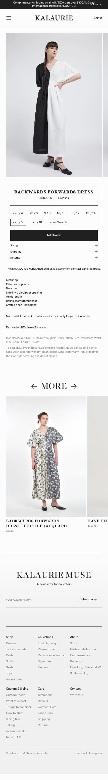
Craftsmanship (80, 655)
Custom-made (15, 695)
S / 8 (47, 213)
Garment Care (47, 707)
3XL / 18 (36, 222)
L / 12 (75, 213)
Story (73, 643)
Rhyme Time (46, 649)
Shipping (44, 719)
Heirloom (44, 667)
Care (41, 688)
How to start (14, 713)
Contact (75, 688)
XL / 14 (90, 213)
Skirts (10, 667)
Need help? (13, 737)
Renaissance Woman (52, 655)
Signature (44, 661)
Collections (45, 637)
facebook (82, 753)
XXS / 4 (18, 213)
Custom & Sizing (17, 688)
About (74, 637)
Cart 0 (98, 17)
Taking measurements (16, 728)
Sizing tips (13, 719)
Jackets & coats (16, 649)
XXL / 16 (18, 222)
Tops (9, 673)
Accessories (14, 679)
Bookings (76, 661)
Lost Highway (47, 643)
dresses (63, 198)
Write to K (76, 695)
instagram (95, 753)
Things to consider (18, 707)
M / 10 (61, 213)
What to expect (16, 701)
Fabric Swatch (57, 222)
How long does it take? (85, 667)
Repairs (43, 701)
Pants (10, 655)
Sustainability (79, 673)
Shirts (10, 661)
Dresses (11, 643)
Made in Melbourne (83, 649)
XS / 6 (33, 213)
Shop (9, 637)
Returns (43, 725)
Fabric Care (45, 713)
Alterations (45, 695)
